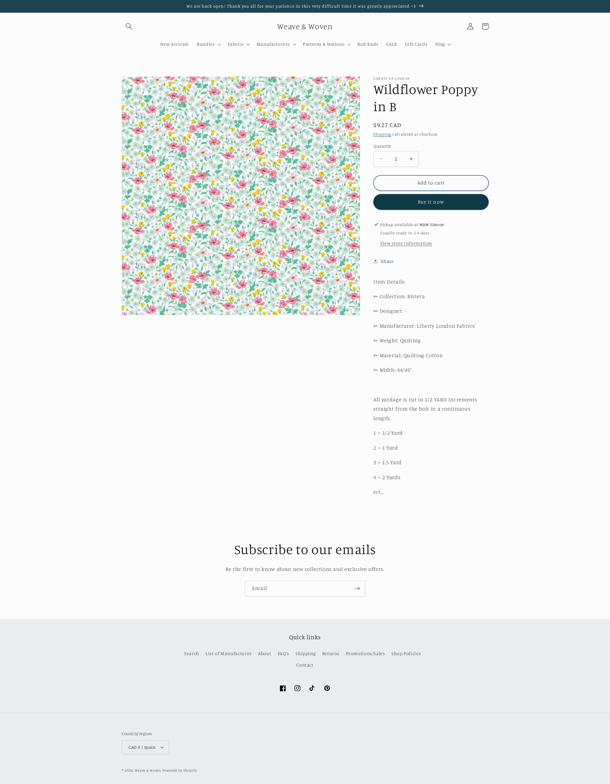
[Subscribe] (357, 588)
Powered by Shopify (179, 770)
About (264, 653)
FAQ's (283, 653)
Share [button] (387, 261)
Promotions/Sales (365, 653)
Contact (304, 664)
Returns (330, 653)
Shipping (382, 134)
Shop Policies (406, 653)
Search (191, 653)
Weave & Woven (148, 770)
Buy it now (431, 202)
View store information (406, 243)
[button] (129, 26)
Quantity (382, 145)
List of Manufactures (229, 653)
